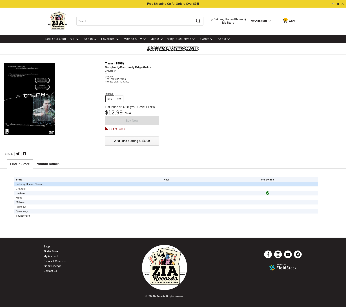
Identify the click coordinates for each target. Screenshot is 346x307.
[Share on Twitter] (18, 154)
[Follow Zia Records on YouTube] (288, 254)
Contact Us (50, 270)
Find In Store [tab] (20, 164)
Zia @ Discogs (52, 265)
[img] (267, 193)
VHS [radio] (119, 98)
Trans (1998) (114, 63)
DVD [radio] (109, 99)
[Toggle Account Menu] (270, 21)
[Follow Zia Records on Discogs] (298, 254)
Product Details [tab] (47, 164)
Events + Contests (55, 261)
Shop (47, 246)
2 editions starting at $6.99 (132, 141)
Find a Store (51, 251)
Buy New (132, 120)
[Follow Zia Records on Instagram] (278, 254)
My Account (259, 20)
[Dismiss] (342, 3)
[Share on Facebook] (24, 154)
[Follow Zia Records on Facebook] (268, 254)
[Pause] (338, 3)
